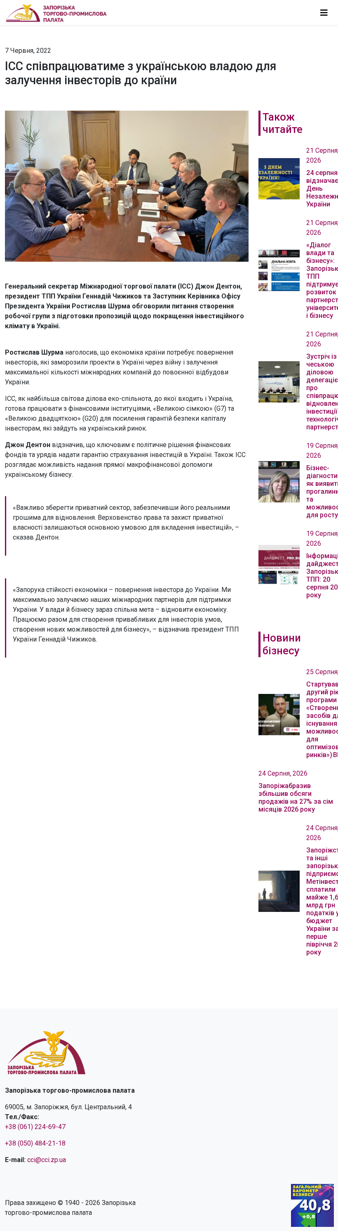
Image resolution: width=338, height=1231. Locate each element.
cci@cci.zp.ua (46, 1160)
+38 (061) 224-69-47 (35, 1127)
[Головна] (60, 12)
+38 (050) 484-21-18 (35, 1143)
